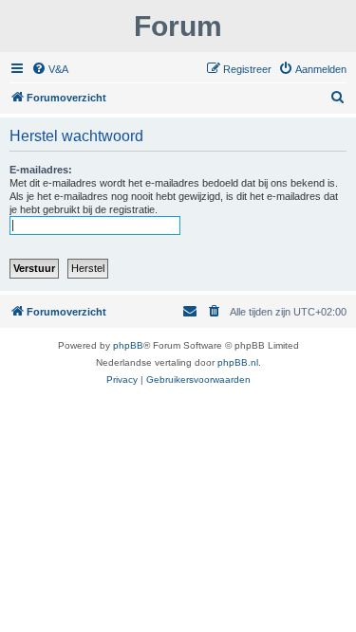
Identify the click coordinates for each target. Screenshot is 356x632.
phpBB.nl (237, 362)
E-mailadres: (40, 169)
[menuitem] (49, 69)
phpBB (128, 345)
